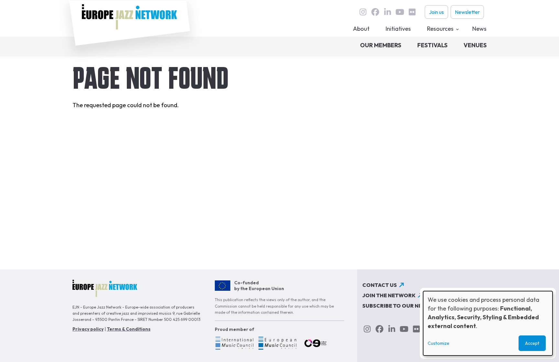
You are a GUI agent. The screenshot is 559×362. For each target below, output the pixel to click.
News (479, 28)
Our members (380, 45)
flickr (412, 12)
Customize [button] (438, 343)
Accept (532, 343)
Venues (475, 45)
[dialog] (488, 323)
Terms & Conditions (128, 329)
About (361, 28)
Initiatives (398, 28)
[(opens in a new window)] (234, 344)
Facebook (375, 12)
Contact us (379, 285)
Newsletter (467, 12)
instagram (363, 12)
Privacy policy (88, 329)
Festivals (432, 45)
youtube (400, 12)
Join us (436, 12)
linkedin (387, 12)
